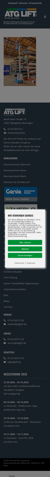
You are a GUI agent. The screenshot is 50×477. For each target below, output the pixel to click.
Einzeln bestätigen (25, 255)
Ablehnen (25, 249)
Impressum (31, 263)
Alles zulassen (25, 242)
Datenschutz (19, 263)
